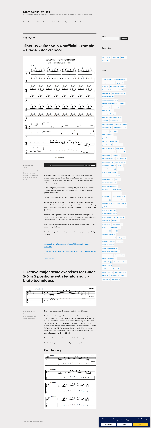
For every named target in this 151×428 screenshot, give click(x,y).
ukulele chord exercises (109, 248)
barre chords (106, 89)
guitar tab (116, 155)
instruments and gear (109, 165)
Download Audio (49, 259)
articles (105, 86)
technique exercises (28, 318)
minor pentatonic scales (109, 186)
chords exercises (115, 120)
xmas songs (116, 279)
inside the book (120, 162)
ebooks (105, 131)
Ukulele (105, 60)
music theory (117, 193)
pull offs (29, 175)
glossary (113, 131)
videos (123, 275)
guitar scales (118, 145)
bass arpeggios (118, 89)
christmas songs (107, 124)
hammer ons (32, 173)
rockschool (35, 175)
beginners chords (108, 96)
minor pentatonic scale (109, 182)
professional (106, 207)
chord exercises (107, 110)
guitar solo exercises (108, 151)
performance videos (119, 200)
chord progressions (108, 114)
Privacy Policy (39, 421)
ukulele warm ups (120, 272)
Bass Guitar (106, 57)
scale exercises (31, 316)
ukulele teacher (107, 272)
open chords (106, 200)
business (116, 107)
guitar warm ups (107, 162)
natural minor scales (118, 196)
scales (105, 227)
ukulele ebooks (119, 255)
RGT (116, 217)
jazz (120, 165)
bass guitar (106, 93)
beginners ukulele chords (110, 100)
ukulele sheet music (120, 262)
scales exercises (115, 227)
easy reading (107, 127)
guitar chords (107, 145)
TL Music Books (57, 22)
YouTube (37, 22)
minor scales (106, 189)
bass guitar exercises (118, 93)
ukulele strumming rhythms (110, 268)
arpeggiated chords (120, 79)
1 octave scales (107, 79)
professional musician (120, 207)
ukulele (120, 241)
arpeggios (119, 83)
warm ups (106, 279)
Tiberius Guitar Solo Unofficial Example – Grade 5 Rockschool (58, 48)
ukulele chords (107, 255)
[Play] (46, 165)
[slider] (93, 165)
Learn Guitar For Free (36, 11)
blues (122, 103)
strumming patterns (108, 234)
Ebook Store (27, 22)
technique (34, 177)
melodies (116, 175)
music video (106, 196)
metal (117, 179)
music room (106, 193)
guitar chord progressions (110, 141)
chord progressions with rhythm (111, 117)
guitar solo (26, 172)
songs (115, 231)
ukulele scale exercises (109, 258)
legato (25, 175)
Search (104, 36)
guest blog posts (107, 134)
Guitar (25, 167)
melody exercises (107, 179)
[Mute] (89, 165)
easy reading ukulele (120, 127)
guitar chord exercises (109, 138)
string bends (26, 177)
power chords (121, 203)
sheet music (106, 231)
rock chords (106, 220)
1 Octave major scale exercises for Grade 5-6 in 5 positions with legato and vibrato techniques (59, 276)
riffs (122, 217)
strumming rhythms (109, 237)
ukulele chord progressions (110, 251)
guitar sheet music (108, 148)
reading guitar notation (109, 213)
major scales (106, 175)
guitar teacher (121, 158)
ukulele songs (107, 265)
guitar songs (106, 155)
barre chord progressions (117, 86)
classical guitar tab (121, 124)
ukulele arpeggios (108, 244)
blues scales (106, 107)
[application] (70, 165)
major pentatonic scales (109, 172)
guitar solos (121, 151)
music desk (117, 189)
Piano (123, 57)
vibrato (25, 179)
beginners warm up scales (110, 103)
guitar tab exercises (108, 158)
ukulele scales (107, 262)
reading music (107, 217)
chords (105, 120)
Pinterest (46, 22)
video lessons (114, 275)
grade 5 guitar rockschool (30, 170)
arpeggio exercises (108, 83)
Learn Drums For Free (78, 22)
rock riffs (115, 220)
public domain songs (109, 210)
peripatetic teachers (108, 203)
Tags (66, 22)
